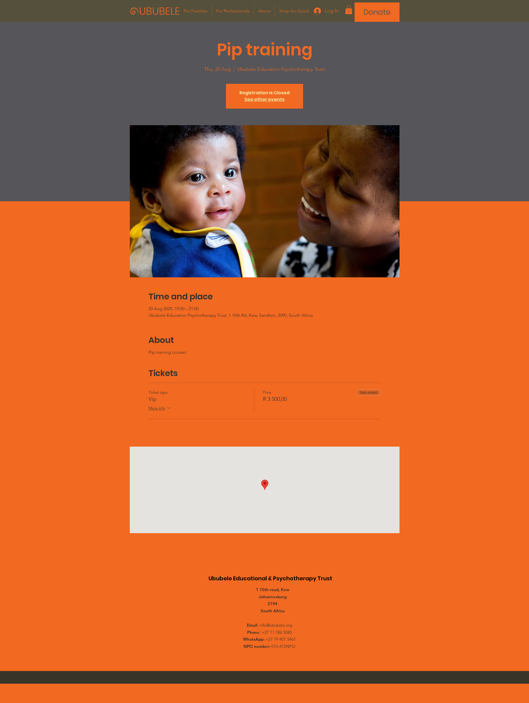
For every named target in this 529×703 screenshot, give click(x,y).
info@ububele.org (276, 625)
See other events (264, 99)
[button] (348, 9)
